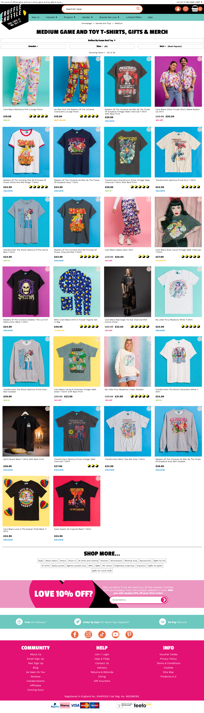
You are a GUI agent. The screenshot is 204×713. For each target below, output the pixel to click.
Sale (150, 17)
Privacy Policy (168, 659)
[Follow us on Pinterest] (129, 634)
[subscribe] (164, 600)
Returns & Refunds (102, 672)
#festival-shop (131, 561)
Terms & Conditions (168, 663)
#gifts (97, 566)
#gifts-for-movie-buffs (102, 571)
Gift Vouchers (102, 681)
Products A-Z (168, 676)
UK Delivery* (35, 622)
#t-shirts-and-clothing (88, 561)
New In (35, 17)
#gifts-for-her (160, 561)
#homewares (116, 561)
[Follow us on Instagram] (88, 634)
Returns (177, 622)
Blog (35, 667)
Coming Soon (35, 690)
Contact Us (102, 663)
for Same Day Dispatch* (106, 622)
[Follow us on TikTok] (102, 634)
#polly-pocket (58, 566)
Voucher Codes (168, 654)
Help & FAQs (102, 659)
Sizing (102, 676)
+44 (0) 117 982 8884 (185, 2)
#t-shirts (45, 566)
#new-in (72, 561)
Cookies (168, 667)
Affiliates (35, 685)
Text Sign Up (35, 663)
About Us (35, 654)
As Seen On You (35, 672)
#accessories (145, 561)
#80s (91, 566)
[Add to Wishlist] (47, 59)
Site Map (168, 672)
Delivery (102, 667)
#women (104, 561)
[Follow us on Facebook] (75, 634)
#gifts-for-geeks (155, 566)
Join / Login (102, 654)
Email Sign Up (35, 659)
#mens (63, 561)
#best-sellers (52, 561)
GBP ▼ (199, 2)
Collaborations (35, 681)
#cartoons (141, 566)
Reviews (35, 676)
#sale (40, 561)
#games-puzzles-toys (76, 566)
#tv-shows (107, 566)
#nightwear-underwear (124, 566)
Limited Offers (134, 17)
